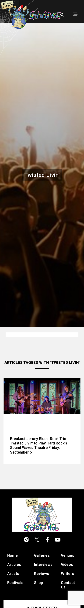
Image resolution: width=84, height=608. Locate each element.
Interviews (43, 564)
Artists (13, 573)
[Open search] (62, 14)
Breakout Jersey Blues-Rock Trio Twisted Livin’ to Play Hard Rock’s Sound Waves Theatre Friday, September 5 (38, 445)
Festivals (15, 583)
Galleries (42, 555)
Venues (67, 555)
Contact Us (68, 585)
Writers (67, 573)
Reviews (41, 573)
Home (12, 555)
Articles (14, 564)
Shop (38, 583)
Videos (67, 564)
